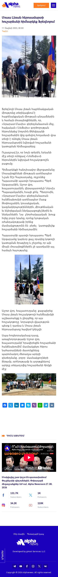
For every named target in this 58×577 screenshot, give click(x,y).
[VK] (52, 405)
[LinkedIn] (16, 405)
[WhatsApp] (40, 405)
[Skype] (28, 405)
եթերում (41, 5)
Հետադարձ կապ (35, 534)
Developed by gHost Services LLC (29, 551)
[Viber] (34, 405)
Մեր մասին (19, 534)
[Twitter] (11, 405)
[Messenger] (22, 405)
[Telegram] (46, 405)
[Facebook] (5, 405)
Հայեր (5, 31)
